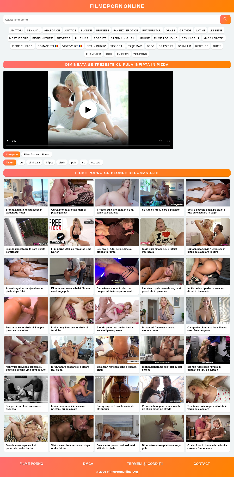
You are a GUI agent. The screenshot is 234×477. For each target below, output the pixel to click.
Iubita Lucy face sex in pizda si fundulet (69, 329)
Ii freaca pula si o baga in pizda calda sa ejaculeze (115, 211)
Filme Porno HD (165, 38)
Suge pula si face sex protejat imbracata (159, 250)
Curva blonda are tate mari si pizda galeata (68, 211)
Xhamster (93, 54)
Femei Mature (42, 38)
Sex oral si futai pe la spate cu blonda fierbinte (114, 250)
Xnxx (109, 54)
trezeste (95, 162)
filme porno (31, 464)
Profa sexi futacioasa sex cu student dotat (158, 329)
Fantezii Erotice (125, 30)
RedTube (201, 46)
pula (73, 162)
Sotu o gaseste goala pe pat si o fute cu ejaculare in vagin (206, 211)
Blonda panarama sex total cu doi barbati (162, 368)
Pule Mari (82, 38)
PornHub (184, 46)
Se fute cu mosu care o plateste (161, 209)
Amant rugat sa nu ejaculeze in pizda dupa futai (24, 290)
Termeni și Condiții (145, 464)
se (83, 162)
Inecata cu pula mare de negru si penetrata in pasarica (161, 290)
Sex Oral (117, 46)
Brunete (102, 30)
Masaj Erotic (214, 38)
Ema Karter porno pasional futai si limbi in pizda (116, 447)
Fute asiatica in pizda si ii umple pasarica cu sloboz (25, 329)
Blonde (86, 30)
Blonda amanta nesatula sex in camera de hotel (24, 211)
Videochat (70, 46)
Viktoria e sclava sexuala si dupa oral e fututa (70, 447)
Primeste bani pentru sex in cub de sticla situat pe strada (161, 407)
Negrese (63, 38)
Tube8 (217, 46)
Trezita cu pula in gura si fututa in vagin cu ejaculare (207, 407)
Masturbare (18, 38)
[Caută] (225, 19)
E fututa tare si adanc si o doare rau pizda (70, 368)
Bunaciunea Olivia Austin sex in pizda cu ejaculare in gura (206, 250)
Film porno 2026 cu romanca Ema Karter (71, 250)
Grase (170, 30)
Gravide (186, 30)
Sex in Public (96, 46)
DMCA (88, 464)
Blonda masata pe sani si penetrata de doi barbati (21, 447)
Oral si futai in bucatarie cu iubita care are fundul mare (207, 447)
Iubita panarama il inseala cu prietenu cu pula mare (68, 407)
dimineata (34, 162)
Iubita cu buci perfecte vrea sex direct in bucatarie (206, 290)
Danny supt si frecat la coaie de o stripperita (116, 407)
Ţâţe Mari (135, 46)
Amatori (16, 30)
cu (21, 162)
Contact (202, 464)
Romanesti (46, 46)
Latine (200, 30)
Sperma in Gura (122, 38)
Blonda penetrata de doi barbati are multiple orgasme (115, 329)
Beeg (151, 46)
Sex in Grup (190, 38)
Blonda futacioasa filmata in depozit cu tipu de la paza (204, 368)
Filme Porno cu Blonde (36, 154)
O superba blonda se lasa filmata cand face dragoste (206, 329)
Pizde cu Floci (22, 46)
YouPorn (140, 54)
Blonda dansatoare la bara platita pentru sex (25, 250)
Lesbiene (216, 30)
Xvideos (123, 54)
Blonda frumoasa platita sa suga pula (161, 447)
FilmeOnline (117, 6)
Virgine (144, 38)
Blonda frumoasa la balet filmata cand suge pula (70, 290)
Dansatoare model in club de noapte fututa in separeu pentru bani (115, 291)
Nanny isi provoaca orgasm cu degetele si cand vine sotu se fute (26, 368)
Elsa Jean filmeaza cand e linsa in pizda (117, 368)
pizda (62, 162)
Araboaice (52, 30)
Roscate (100, 38)
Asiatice (70, 30)
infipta (49, 162)
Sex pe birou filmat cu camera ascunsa (23, 407)
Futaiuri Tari (152, 30)
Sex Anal (33, 30)
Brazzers (166, 46)
